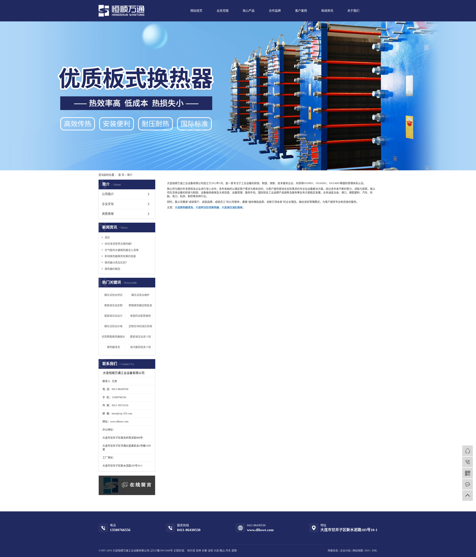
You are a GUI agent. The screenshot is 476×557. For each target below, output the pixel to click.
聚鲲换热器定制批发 (140, 305)
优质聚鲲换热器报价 (113, 336)
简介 (129, 175)
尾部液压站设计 (113, 315)
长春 (204, 550)
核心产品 (249, 10)
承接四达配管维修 (140, 315)
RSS (367, 550)
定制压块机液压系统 (140, 326)
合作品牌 (275, 10)
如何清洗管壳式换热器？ (118, 243)
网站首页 (196, 10)
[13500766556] (467, 462)
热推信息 (333, 550)
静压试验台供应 (113, 295)
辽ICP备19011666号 (161, 550)
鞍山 (222, 550)
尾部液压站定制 (113, 305)
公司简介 (108, 194)
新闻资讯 (327, 10)
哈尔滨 (191, 550)
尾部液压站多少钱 (140, 336)
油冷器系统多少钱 (140, 347)
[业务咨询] (467, 450)
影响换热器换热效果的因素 (120, 256)
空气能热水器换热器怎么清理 (121, 250)
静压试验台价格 (113, 326)
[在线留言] (467, 484)
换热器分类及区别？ (116, 262)
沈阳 (210, 550)
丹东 (228, 550)
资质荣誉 (108, 213)
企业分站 (345, 550)
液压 (107, 237)
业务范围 (223, 10)
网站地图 (358, 550)
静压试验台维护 (140, 295)
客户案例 (301, 10)
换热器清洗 (113, 347)
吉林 (198, 550)
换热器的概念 (112, 269)
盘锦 (234, 550)
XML (374, 550)
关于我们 (353, 10)
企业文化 (108, 204)
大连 (216, 550)
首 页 (121, 175)
